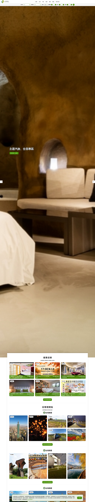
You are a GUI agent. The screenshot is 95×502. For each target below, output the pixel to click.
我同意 (79, 497)
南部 (46, 1)
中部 (43, 1)
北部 (40, 1)
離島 (53, 1)
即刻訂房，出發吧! (14, 153)
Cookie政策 (29, 499)
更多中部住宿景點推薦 (48, 482)
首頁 (36, 1)
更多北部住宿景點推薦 (48, 444)
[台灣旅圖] (5, 1)
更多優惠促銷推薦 (48, 399)
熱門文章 (57, 1)
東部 (50, 1)
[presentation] (1, 181)
